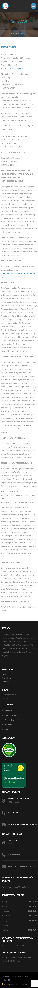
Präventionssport (12, 720)
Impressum (5, 674)
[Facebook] (2, 980)
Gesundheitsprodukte (9, 694)
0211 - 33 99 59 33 (14, 854)
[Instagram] (5, 980)
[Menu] (33, 6)
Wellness (8, 729)
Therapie (8, 724)
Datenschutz (6, 678)
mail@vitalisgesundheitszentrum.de (22, 866)
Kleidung (5, 698)
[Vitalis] (5, 6)
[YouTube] (9, 980)
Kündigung (5, 681)
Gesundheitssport (12, 715)
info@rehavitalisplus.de (15, 68)
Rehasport (9, 710)
